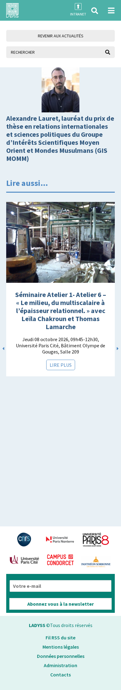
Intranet (78, 14)
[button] (94, 10)
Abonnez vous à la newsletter (60, 604)
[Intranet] (78, 6)
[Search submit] (108, 52)
